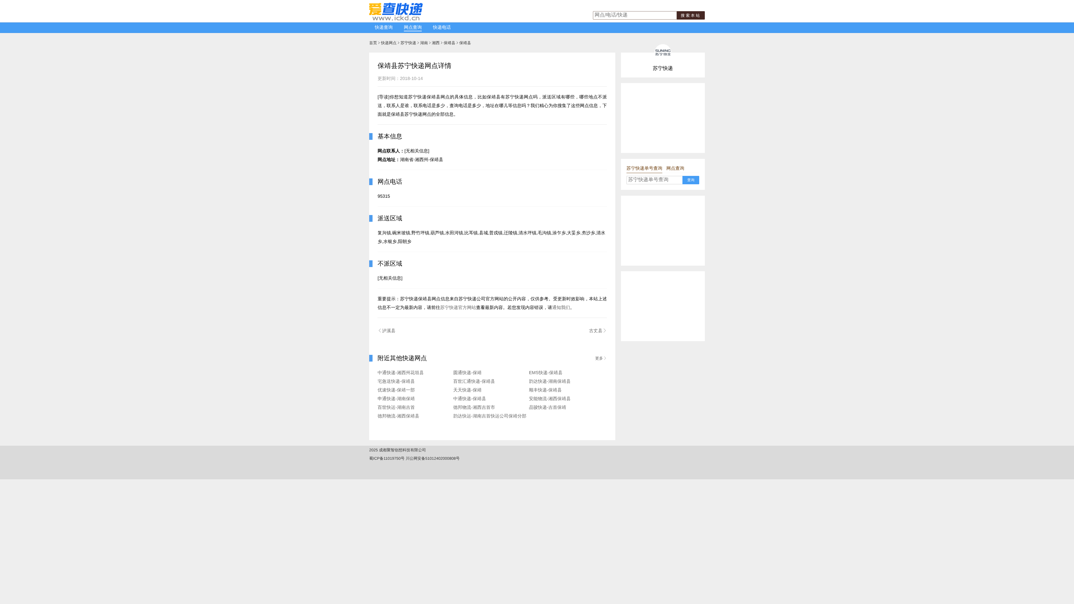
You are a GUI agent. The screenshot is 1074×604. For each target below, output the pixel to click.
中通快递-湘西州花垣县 (401, 373)
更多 (601, 358)
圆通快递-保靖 (467, 373)
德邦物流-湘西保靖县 (398, 416)
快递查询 (384, 27)
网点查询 (413, 27)
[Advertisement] (663, 118)
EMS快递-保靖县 (545, 373)
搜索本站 (691, 15)
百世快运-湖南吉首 (396, 407)
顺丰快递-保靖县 (545, 390)
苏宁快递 (408, 43)
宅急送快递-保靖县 (396, 381)
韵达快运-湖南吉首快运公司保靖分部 (489, 416)
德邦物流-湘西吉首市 (474, 407)
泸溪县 (386, 330)
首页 (373, 43)
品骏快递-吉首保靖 (547, 407)
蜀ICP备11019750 (385, 458)
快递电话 (442, 27)
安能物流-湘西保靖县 (550, 399)
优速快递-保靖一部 (396, 390)
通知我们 (561, 307)
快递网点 (389, 43)
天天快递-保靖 (467, 390)
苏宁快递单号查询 (644, 168)
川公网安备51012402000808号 (433, 458)
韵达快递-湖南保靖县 (550, 381)
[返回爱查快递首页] (396, 19)
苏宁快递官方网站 (458, 307)
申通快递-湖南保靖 (396, 399)
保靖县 (449, 43)
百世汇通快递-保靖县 (474, 381)
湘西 (436, 43)
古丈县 (598, 330)
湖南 (424, 43)
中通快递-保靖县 (469, 399)
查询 (690, 180)
